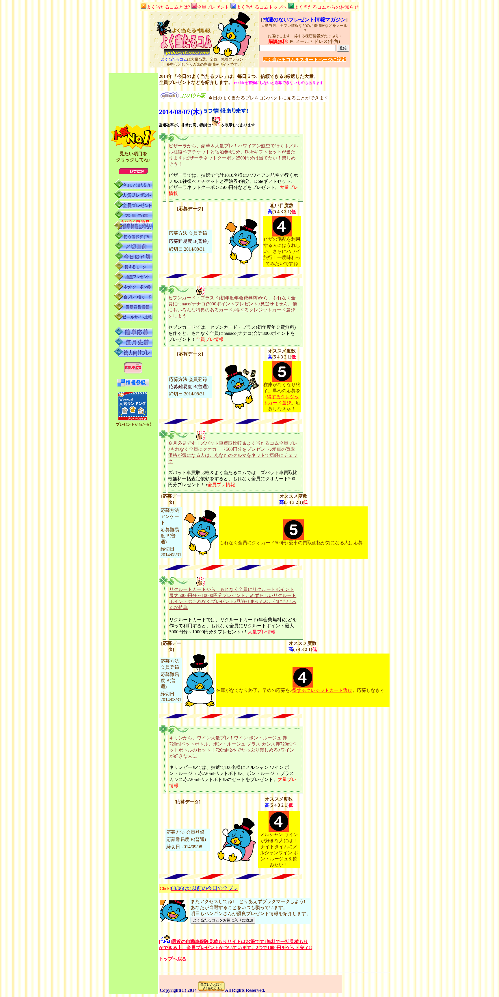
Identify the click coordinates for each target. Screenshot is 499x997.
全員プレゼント (213, 7)
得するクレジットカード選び (322, 690)
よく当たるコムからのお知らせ (326, 7)
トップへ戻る (173, 958)
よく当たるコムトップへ (261, 7)
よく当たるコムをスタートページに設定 (304, 59)
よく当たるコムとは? (168, 7)
